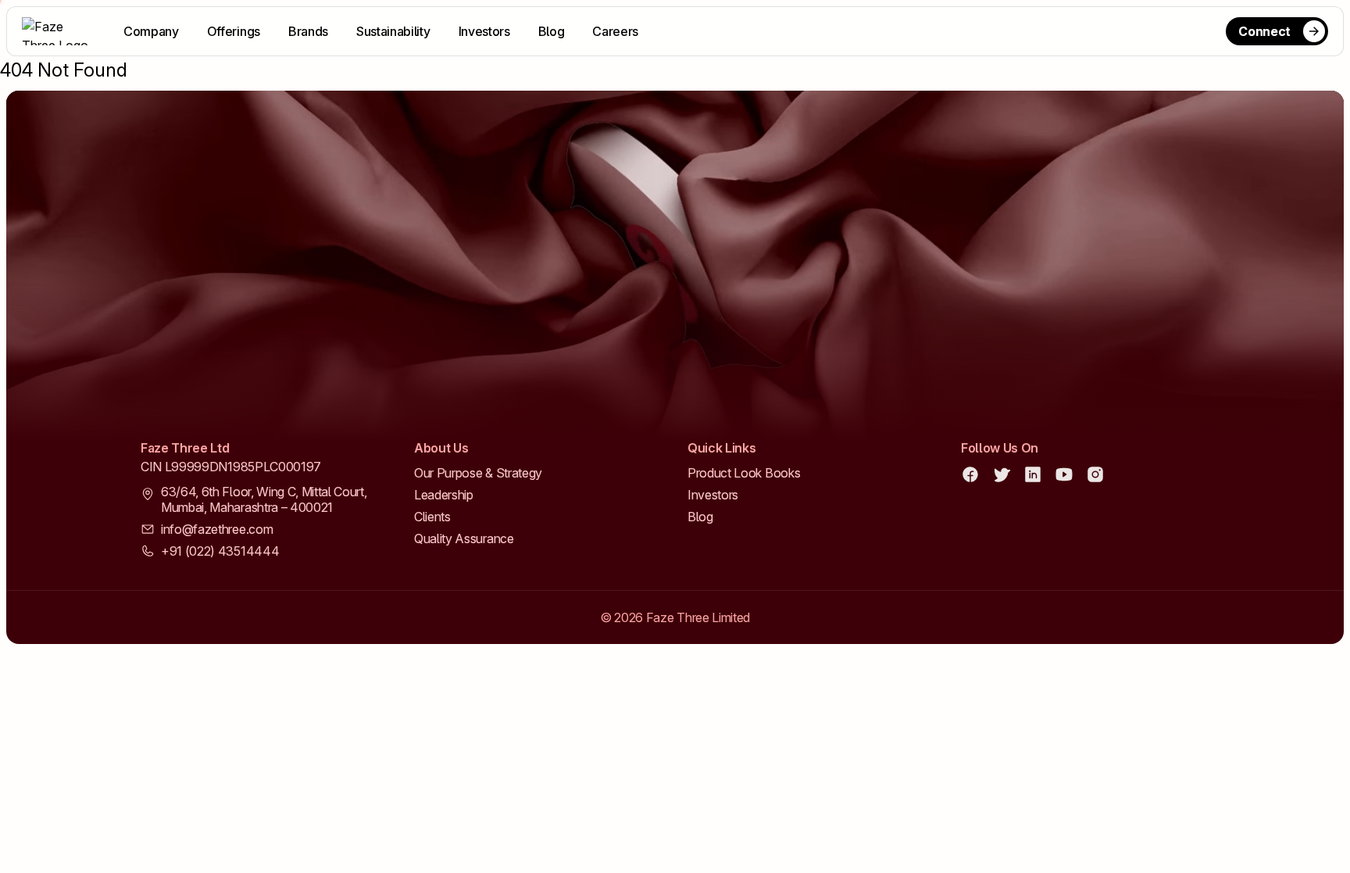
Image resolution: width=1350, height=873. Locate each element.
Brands (308, 31)
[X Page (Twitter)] (1001, 474)
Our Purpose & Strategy (478, 473)
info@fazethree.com (217, 529)
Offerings (233, 31)
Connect (1264, 31)
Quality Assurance (464, 538)
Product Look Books (744, 473)
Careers (615, 31)
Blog (551, 31)
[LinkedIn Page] (1032, 474)
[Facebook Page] (970, 474)
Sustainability (393, 31)
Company (151, 31)
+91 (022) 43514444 (220, 551)
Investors (484, 31)
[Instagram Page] (1095, 474)
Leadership (443, 495)
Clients (432, 516)
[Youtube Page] (1064, 474)
